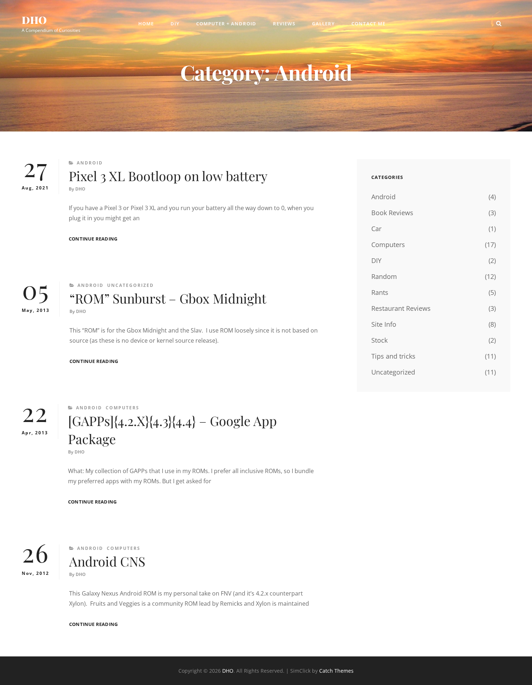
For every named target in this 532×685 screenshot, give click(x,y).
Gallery (323, 23)
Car (376, 228)
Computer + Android (226, 23)
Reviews (284, 23)
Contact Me (368, 23)
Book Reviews (392, 212)
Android (90, 163)
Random (384, 276)
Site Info (383, 324)
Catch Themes (336, 670)
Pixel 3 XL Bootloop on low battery (168, 175)
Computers (122, 408)
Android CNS (107, 561)
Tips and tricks (393, 356)
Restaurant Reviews (401, 308)
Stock (379, 340)
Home (146, 23)
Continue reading (93, 239)
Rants (379, 292)
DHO (34, 19)
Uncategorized (130, 285)
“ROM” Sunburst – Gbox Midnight (167, 298)
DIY (175, 23)
